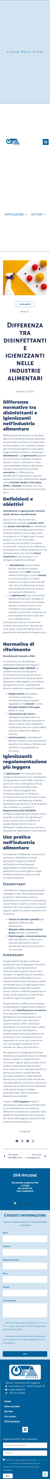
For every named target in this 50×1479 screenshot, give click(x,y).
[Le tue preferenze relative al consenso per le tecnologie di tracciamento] (45, 1474)
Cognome (7, 1246)
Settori (8, 1411)
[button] (46, 142)
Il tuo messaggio (9, 1301)
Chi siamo (10, 1416)
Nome (5, 1233)
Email (5, 1274)
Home (7, 1401)
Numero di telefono (11, 1260)
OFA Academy (12, 1421)
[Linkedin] (25, 1429)
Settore (6, 1287)
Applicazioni (12, 1406)
